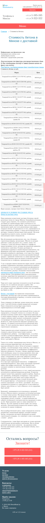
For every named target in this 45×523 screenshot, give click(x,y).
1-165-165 (34, 15)
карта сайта (6, 492)
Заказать (32, 10)
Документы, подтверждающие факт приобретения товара (22, 67)
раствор (5, 475)
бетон (4, 473)
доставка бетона (8, 477)
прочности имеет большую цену (13, 272)
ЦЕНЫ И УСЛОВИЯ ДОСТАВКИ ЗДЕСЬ (17, 212)
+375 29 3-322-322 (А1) (22, 450)
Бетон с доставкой (7, 294)
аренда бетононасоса (10, 479)
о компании (6, 485)
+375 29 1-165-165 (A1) (22, 459)
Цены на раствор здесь (9, 214)
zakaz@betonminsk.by (10, 490)
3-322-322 (34, 18)
